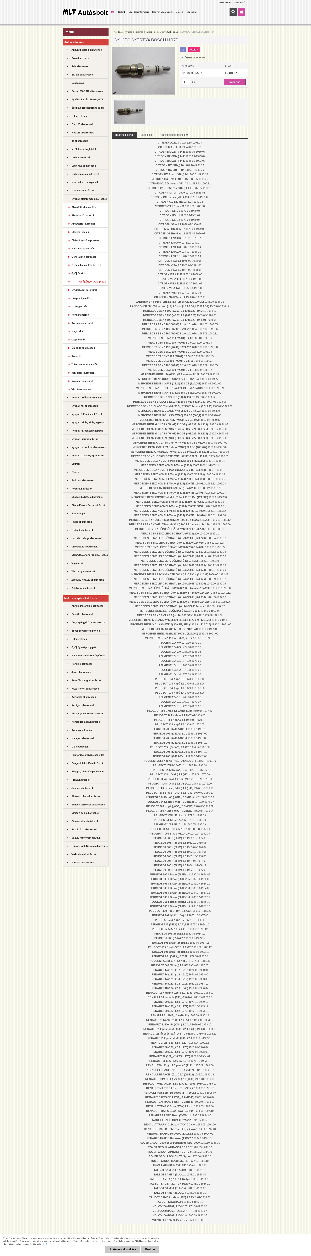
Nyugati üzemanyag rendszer (87, 455)
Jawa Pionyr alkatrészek (85, 688)
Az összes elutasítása (122, 1249)
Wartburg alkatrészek (83, 571)
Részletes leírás (124, 134)
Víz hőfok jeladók (81, 389)
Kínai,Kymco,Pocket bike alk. (87, 713)
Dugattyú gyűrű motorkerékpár (88, 622)
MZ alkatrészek (79, 746)
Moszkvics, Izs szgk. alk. (85, 182)
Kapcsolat (191, 12)
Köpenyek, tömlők (81, 730)
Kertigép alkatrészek (83, 705)
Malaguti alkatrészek (83, 738)
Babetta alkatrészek (82, 614)
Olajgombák (78, 339)
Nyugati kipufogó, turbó (84, 439)
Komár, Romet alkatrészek (86, 721)
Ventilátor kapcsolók (82, 372)
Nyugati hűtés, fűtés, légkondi (88, 422)
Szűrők (75, 463)
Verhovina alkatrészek (83, 854)
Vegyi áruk (77, 563)
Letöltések (147, 134)
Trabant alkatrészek (82, 530)
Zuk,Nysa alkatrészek (83, 588)
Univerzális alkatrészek (84, 546)
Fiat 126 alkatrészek (82, 132)
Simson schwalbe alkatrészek (88, 804)
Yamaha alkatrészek (82, 862)
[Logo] (85, 12)
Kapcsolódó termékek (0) (174, 134)
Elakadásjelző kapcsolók (85, 240)
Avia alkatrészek (80, 66)
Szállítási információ (139, 12)
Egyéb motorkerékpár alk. (85, 630)
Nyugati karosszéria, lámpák (87, 430)
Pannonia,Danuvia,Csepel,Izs (87, 755)
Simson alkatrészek (82, 788)
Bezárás (150, 1249)
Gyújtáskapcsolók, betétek (86, 265)
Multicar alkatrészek (82, 190)
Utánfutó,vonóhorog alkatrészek (89, 554)
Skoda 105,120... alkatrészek (87, 497)
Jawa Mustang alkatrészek (86, 680)
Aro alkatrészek (80, 58)
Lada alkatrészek (80, 157)
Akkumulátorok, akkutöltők (86, 49)
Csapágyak (77, 83)
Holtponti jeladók (81, 298)
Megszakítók (78, 331)
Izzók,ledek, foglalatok (84, 149)
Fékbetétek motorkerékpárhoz (88, 655)
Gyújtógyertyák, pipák (92, 281)
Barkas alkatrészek (82, 74)
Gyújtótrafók (78, 273)
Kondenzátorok (80, 314)
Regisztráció (239, 2)
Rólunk (121, 12)
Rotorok (76, 356)
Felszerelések (79, 116)
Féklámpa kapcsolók (82, 248)
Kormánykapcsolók (82, 323)
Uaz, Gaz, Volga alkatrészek (87, 538)
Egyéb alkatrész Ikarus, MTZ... (88, 99)
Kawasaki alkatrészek (83, 697)
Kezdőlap (118, 32)
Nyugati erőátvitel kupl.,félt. (86, 397)
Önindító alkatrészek (83, 347)
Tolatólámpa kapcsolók (84, 364)
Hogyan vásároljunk (162, 12)
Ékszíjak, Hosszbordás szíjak (87, 107)
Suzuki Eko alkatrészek (84, 829)
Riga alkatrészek (80, 779)
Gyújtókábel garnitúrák (84, 290)
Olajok (75, 472)
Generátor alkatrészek (83, 256)
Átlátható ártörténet (195, 57)
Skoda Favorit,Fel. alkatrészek (88, 505)
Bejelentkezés (225, 2)
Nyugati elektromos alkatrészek (89, 198)
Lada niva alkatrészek (83, 165)
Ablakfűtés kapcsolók (83, 207)
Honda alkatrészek (81, 663)
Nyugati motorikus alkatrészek (88, 447)
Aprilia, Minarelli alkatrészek (87, 605)
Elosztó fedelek (80, 232)
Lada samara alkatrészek (85, 174)
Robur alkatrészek (81, 488)
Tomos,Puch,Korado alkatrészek (89, 846)
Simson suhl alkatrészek (85, 812)
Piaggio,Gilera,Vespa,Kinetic (87, 771)
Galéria (179, 12)
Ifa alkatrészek (79, 140)
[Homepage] (112, 12)
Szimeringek (78, 513)
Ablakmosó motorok (82, 215)
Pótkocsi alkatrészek (83, 480)
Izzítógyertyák (79, 306)
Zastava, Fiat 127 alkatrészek (87, 579)
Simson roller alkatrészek (85, 796)
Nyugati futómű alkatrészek (86, 414)
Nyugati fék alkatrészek (84, 405)
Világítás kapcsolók (82, 381)
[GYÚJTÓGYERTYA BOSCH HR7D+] (143, 48)
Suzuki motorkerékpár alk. (86, 837)
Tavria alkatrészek (81, 521)
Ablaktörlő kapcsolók (83, 223)
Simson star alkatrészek (84, 821)
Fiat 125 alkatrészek (82, 124)
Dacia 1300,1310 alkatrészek (87, 91)
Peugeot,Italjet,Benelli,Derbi (87, 763)
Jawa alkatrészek (81, 672)
